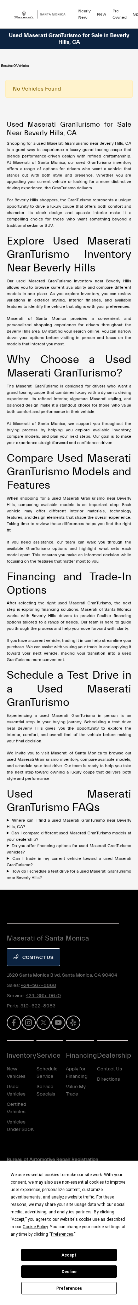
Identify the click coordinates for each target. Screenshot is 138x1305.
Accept (69, 1255)
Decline (69, 1271)
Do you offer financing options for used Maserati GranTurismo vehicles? (69, 849)
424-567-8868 (38, 985)
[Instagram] (29, 1023)
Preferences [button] (62, 1234)
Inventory (21, 1055)
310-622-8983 (38, 1006)
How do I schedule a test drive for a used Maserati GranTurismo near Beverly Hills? (69, 874)
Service (48, 1055)
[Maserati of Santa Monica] (42, 14)
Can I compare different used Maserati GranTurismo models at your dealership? (69, 836)
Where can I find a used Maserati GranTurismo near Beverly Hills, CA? (69, 823)
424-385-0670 (43, 996)
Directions (108, 1079)
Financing (81, 1055)
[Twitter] (43, 1023)
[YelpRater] (73, 1023)
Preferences (69, 1288)
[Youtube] (58, 1023)
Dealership (114, 1055)
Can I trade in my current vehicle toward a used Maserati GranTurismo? (69, 861)
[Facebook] (14, 1023)
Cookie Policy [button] (35, 1226)
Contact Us (37, 957)
